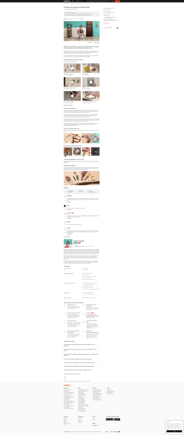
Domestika (79, 418)
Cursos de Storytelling (81, 408)
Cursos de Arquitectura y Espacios (69, 397)
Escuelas (65, 422)
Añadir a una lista (97, 42)
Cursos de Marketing (81, 402)
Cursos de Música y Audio (68, 403)
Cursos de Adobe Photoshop (97, 389)
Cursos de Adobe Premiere (97, 399)
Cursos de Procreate (96, 392)
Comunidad (76, 18)
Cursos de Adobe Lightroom (97, 394)
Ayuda (94, 418)
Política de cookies (88, 431)
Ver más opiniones (67, 236)
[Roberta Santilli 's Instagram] (81, 246)
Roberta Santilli (71, 9)
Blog (64, 424)
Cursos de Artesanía (81, 393)
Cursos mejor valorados (110, 391)
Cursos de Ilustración (67, 389)
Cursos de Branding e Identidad (83, 404)
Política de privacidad (81, 431)
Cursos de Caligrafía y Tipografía (69, 402)
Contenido (70, 18)
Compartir (90, 42)
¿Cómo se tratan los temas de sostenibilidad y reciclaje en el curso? (78, 369)
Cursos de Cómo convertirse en (69, 408)
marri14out (69, 227)
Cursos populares (109, 392)
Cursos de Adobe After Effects (97, 393)
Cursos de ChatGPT (96, 398)
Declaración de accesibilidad (96, 431)
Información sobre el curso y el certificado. (71, 373)
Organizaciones (80, 421)
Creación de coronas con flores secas (77, 7)
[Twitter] (112, 432)
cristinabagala (69, 195)
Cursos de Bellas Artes (81, 397)
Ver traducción (69, 209)
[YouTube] (119, 432)
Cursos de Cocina (66, 404)
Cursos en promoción (110, 393)
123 (74, 12)
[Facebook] (107, 432)
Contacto (94, 419)
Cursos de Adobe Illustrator (97, 391)
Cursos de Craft (66, 391)
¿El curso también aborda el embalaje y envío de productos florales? (78, 359)
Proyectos (78, 1)
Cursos (72, 1)
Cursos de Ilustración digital (82, 391)
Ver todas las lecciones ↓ (68, 105)
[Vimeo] (117, 432)
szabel (68, 205)
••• (83, 1)
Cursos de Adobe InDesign (97, 397)
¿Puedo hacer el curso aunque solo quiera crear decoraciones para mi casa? (79, 362)
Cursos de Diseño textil (81, 399)
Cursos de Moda (66, 399)
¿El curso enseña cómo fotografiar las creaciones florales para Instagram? (79, 366)
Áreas (79, 388)
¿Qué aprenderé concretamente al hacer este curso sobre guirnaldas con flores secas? (80, 350)
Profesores (80, 422)
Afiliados (79, 419)
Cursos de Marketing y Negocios (69, 392)
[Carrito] (109, 1)
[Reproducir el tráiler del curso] (82, 31)
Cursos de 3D (80, 407)
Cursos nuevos (109, 389)
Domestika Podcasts (67, 423)
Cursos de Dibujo (80, 392)
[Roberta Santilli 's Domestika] (79, 246)
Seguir (76, 246)
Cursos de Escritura (67, 398)
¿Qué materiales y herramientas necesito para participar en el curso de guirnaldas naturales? (81, 355)
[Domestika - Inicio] (92, 385)
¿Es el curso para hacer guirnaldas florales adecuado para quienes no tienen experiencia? (79, 345)
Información (66, 18)
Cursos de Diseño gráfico (82, 394)
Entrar (112, 1)
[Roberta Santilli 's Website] (82, 246)
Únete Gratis (117, 1)
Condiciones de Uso (74, 431)
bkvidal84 (68, 221)
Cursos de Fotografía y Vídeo (68, 393)
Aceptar (174, 431)
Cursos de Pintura (81, 403)
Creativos (65, 421)
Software (94, 388)
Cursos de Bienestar (67, 407)
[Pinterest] (114, 432)
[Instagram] (109, 432)
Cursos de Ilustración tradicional (83, 389)
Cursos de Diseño (66, 394)
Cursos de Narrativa (81, 409)
